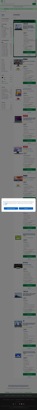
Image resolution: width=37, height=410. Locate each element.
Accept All (26, 208)
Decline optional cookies (11, 208)
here (6, 203)
